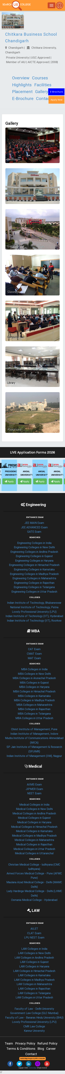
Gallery (41, 91)
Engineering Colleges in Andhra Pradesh (34, 551)
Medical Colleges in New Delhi (34, 809)
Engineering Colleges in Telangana (34, 587)
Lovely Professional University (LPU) (34, 611)
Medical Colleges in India (34, 804)
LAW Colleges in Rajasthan (34, 988)
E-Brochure (56, 91)
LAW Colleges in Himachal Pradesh (34, 971)
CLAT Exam (34, 933)
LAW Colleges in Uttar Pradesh (34, 997)
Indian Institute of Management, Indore (34, 733)
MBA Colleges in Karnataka (34, 696)
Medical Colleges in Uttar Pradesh (34, 849)
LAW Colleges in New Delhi (34, 953)
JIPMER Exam (34, 789)
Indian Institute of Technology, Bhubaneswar (34, 602)
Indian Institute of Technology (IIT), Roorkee (34, 620)
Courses (40, 77)
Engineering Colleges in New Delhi (34, 547)
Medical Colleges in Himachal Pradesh (34, 826)
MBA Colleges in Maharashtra (34, 704)
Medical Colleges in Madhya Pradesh (34, 835)
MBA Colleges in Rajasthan (34, 709)
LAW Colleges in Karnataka (34, 975)
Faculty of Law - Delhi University (34, 1008)
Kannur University (34, 1030)
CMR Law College (34, 1026)
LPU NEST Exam (34, 937)
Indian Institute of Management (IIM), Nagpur (34, 756)
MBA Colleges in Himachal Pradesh (34, 691)
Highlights (22, 84)
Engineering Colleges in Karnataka (34, 569)
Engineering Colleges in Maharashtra (34, 578)
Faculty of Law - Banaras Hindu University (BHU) (34, 1017)
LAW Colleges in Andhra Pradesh (34, 957)
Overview (20, 77)
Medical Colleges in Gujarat (34, 817)
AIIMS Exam (34, 784)
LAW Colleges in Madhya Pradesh (34, 979)
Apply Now (56, 99)
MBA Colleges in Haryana (34, 687)
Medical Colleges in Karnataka (34, 831)
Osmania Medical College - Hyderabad (34, 900)
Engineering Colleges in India (34, 543)
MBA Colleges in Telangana (34, 713)
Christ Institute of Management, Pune (34, 729)
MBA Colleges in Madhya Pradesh (34, 700)
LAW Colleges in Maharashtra (34, 984)
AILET (34, 928)
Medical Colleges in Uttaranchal (34, 853)
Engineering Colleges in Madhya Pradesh (34, 574)
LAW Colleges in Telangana (34, 993)
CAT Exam (34, 649)
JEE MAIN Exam (34, 523)
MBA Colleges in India (34, 669)
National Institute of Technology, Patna (34, 607)
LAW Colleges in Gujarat (34, 962)
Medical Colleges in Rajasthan (34, 844)
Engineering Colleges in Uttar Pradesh (34, 591)
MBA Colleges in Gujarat (34, 682)
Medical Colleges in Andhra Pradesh (34, 813)
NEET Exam (34, 793)
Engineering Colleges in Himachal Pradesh (34, 565)
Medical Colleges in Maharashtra (34, 840)
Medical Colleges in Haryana (34, 822)
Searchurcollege (32, 1068)
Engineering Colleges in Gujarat (34, 556)
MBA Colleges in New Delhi (34, 673)
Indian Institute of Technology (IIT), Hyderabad (34, 616)
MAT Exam (34, 658)
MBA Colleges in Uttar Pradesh (34, 718)
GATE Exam (34, 531)
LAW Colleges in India (34, 948)
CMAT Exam (34, 653)
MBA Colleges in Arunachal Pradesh (34, 678)
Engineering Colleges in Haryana (34, 560)
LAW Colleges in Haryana (34, 966)
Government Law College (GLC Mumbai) (34, 1013)
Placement (22, 91)
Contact (43, 98)
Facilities (42, 84)
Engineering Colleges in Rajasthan (34, 582)
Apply (10, 478)
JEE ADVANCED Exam (34, 527)
